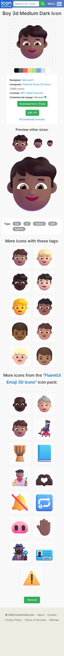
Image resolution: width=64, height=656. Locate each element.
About (40, 614)
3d (27, 223)
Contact (52, 614)
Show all (32, 599)
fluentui (19, 229)
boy (17, 223)
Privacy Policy (13, 619)
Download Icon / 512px (32, 103)
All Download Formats (32, 119)
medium (39, 223)
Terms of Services (35, 619)
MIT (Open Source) (32, 92)
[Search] (42, 4)
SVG (30, 112)
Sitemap (54, 619)
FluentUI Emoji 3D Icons (36, 84)
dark (52, 223)
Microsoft (27, 80)
